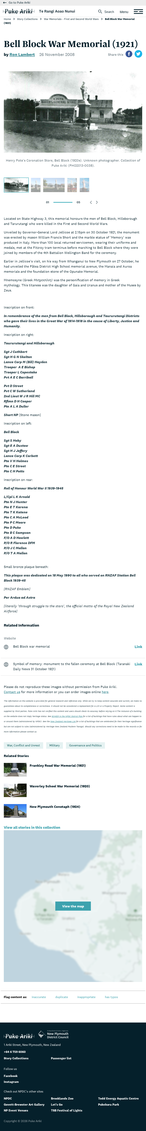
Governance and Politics (85, 745)
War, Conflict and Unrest (23, 745)
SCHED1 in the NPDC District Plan (67, 716)
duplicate (61, 997)
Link (138, 646)
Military (54, 745)
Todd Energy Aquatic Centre (118, 1098)
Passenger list (61, 1058)
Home (8, 19)
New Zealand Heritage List (63, 721)
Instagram (11, 1082)
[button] (91, 202)
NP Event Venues (16, 1110)
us (12, 692)
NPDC (8, 1098)
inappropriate (86, 997)
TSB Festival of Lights (66, 1110)
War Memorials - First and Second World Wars (71, 19)
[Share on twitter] (138, 54)
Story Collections (27, 19)
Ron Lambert (22, 54)
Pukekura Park (108, 1105)
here (105, 692)
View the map (73, 906)
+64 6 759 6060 (15, 1052)
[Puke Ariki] (39, 11)
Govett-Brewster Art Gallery (24, 1105)
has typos (111, 997)
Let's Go (57, 1105)
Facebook (10, 1076)
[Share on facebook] (129, 54)
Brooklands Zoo (62, 1098)
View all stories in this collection (32, 827)
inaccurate (39, 997)
